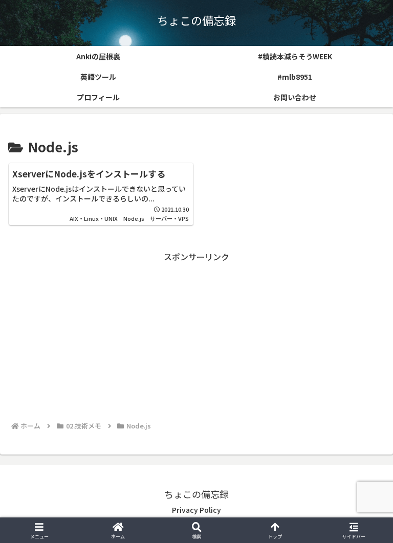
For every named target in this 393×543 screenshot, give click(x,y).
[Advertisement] (196, 336)
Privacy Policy (196, 510)
